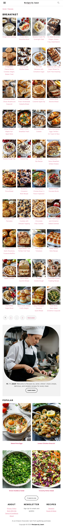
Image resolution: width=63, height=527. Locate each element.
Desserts (51, 508)
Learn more (31, 390)
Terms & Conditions (11, 513)
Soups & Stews (51, 511)
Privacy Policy (11, 508)
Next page (31, 317)
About (12, 516)
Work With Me (11, 511)
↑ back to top (31, 498)
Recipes (10, 9)
